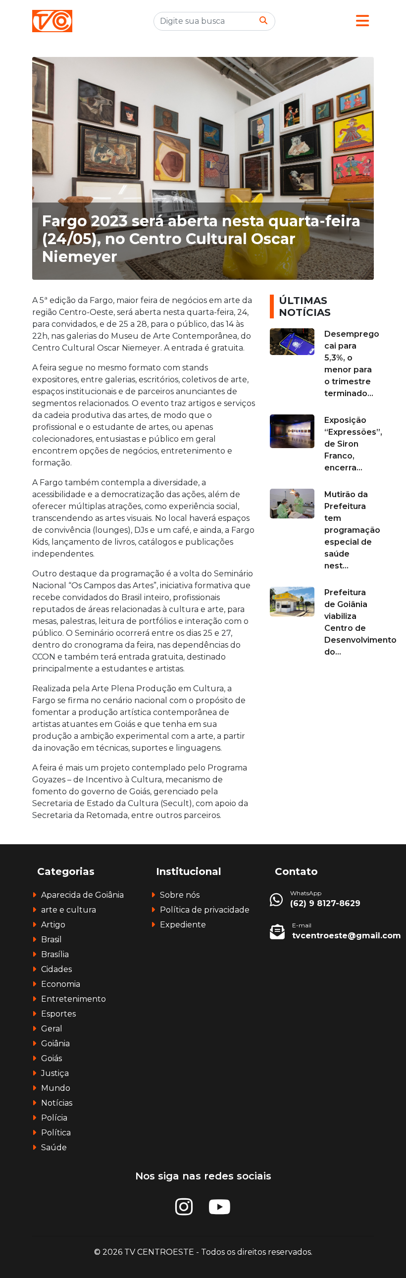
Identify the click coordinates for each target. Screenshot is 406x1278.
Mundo (55, 1088)
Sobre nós (180, 895)
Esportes (58, 1014)
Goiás (51, 1058)
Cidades (56, 969)
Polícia (54, 1118)
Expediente (183, 924)
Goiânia (55, 1043)
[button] (362, 21)
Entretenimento (73, 999)
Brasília (55, 954)
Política (56, 1132)
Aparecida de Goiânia (82, 895)
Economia (60, 984)
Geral (51, 1028)
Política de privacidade (205, 910)
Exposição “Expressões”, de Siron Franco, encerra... (353, 443)
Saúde (54, 1147)
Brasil (51, 939)
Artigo (53, 924)
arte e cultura (68, 910)
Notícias (56, 1103)
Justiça (55, 1073)
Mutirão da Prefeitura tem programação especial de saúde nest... (352, 530)
